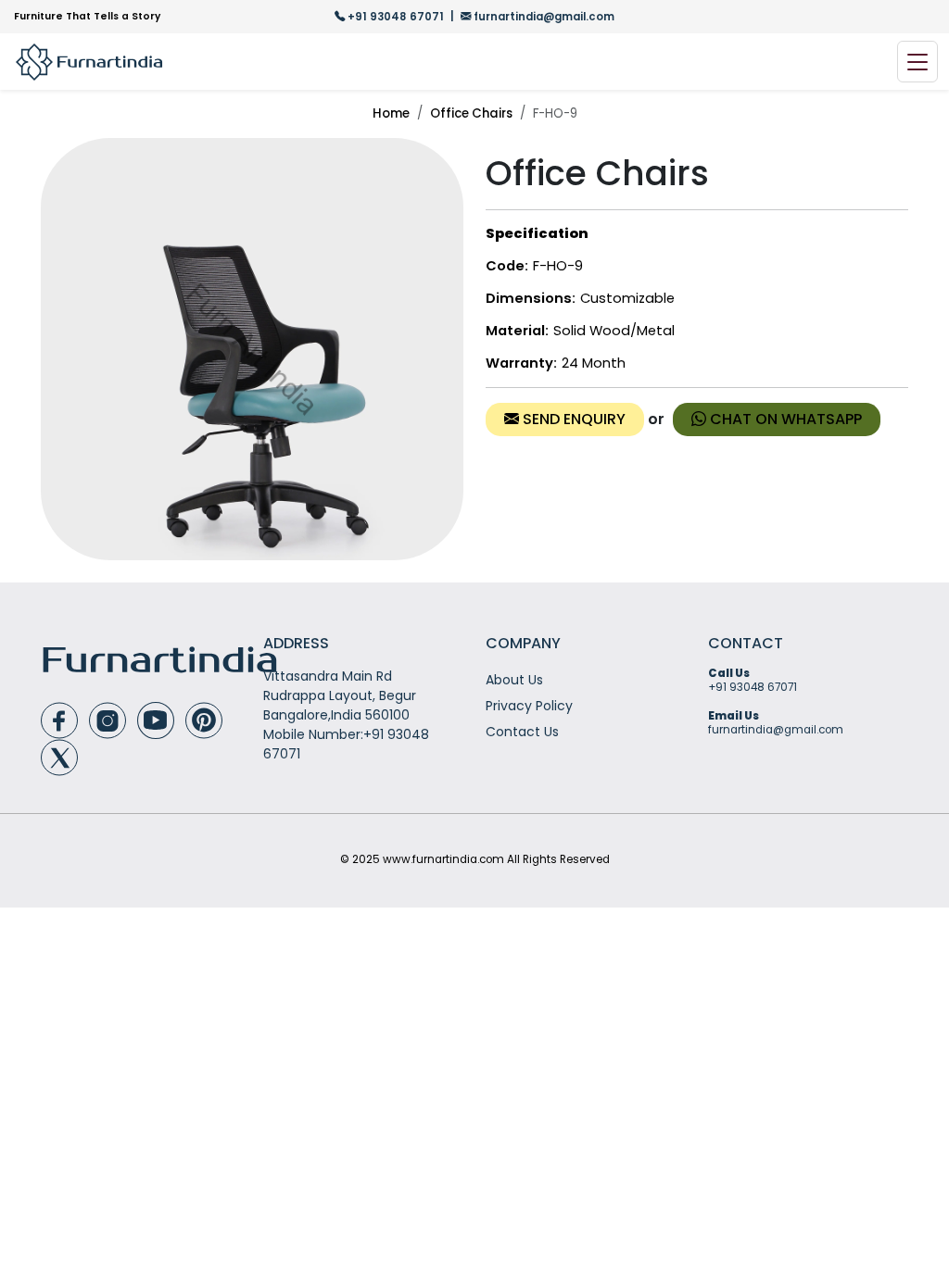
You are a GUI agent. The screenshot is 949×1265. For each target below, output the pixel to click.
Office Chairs (471, 113)
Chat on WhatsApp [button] (784, 419)
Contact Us (522, 731)
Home (391, 113)
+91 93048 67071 (396, 16)
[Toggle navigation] (917, 61)
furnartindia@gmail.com (542, 16)
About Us (514, 679)
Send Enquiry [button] (572, 419)
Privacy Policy (529, 705)
